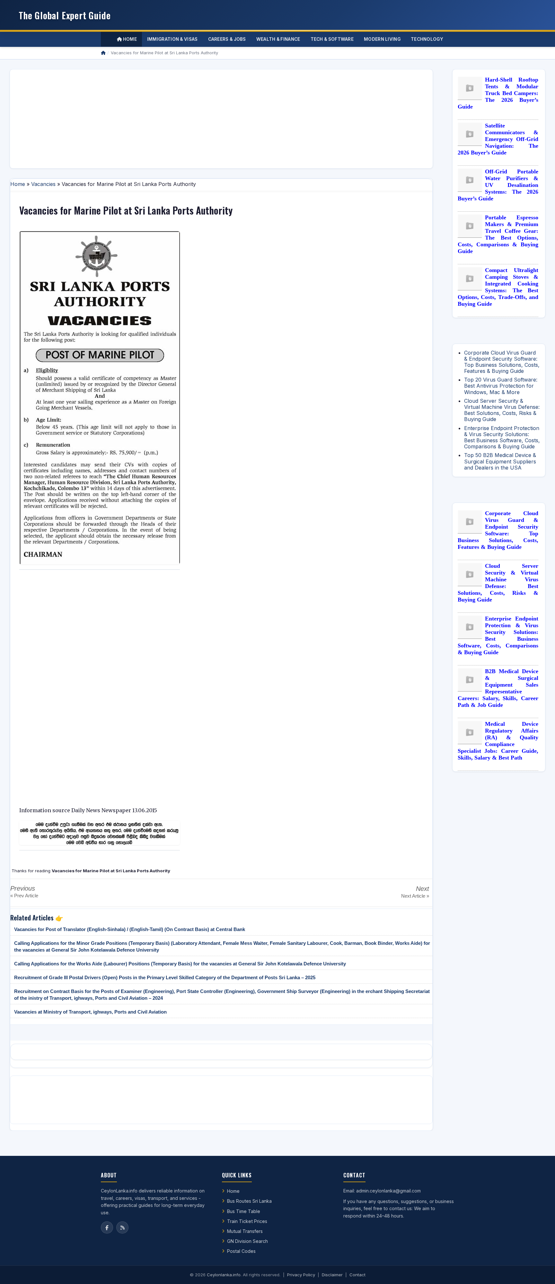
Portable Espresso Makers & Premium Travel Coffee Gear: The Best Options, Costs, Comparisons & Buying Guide (498, 234)
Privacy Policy (301, 1274)
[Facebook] (107, 1227)
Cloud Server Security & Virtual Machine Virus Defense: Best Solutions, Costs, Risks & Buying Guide (502, 410)
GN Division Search (247, 1241)
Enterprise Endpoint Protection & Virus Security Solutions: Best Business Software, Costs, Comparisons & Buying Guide (502, 437)
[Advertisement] (208, 119)
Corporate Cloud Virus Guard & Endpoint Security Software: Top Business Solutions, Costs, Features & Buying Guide (502, 361)
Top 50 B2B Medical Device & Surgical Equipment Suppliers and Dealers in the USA (500, 461)
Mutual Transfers (245, 1231)
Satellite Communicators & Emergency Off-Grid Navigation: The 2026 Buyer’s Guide (498, 139)
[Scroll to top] (540, 1271)
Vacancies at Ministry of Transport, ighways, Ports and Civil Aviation (90, 1012)
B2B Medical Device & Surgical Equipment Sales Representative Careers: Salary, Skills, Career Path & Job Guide (498, 688)
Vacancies (43, 184)
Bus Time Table (243, 1211)
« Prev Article (24, 895)
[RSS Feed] (122, 1227)
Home (129, 39)
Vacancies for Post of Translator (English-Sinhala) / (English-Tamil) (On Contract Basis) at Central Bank (129, 929)
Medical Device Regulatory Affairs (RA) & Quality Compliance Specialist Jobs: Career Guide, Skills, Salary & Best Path (498, 741)
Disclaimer (332, 1274)
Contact (357, 1274)
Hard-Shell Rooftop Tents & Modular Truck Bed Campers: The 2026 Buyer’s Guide (498, 93)
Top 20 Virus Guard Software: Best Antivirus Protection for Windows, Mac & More (500, 385)
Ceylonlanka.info (224, 1274)
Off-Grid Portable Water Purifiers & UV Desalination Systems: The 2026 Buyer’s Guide (498, 185)
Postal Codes (241, 1251)
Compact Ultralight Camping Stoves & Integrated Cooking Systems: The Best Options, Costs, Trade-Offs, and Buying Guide (498, 287)
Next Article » (415, 896)
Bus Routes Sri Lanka (249, 1201)
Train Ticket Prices (247, 1221)
